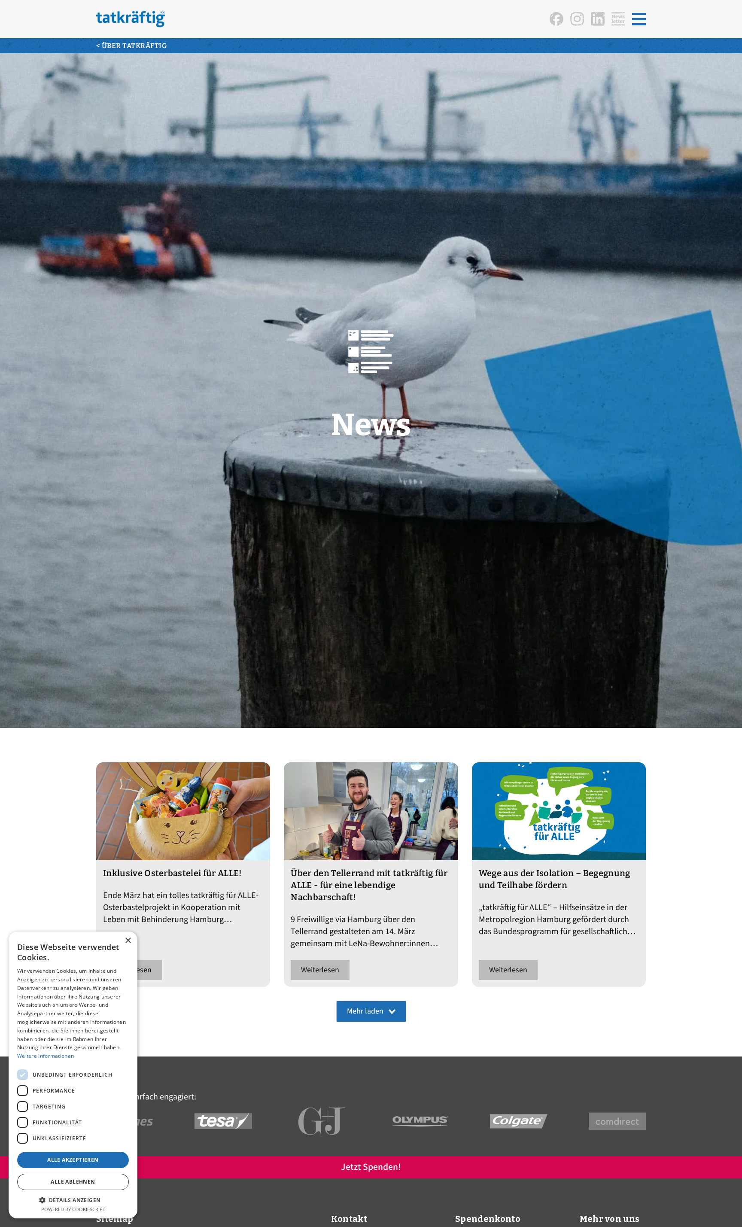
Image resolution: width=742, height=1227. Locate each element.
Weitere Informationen (45, 1056)
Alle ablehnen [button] (73, 1181)
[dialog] (73, 1075)
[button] (639, 19)
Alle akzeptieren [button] (72, 1159)
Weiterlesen (320, 970)
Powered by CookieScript (73, 1209)
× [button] (128, 941)
